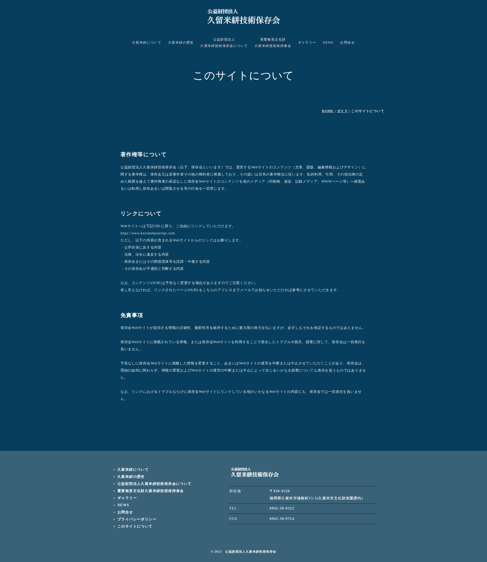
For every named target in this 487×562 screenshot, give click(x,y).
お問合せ (347, 42)
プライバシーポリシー (136, 519)
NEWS (328, 42)
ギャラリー (307, 42)
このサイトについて (135, 526)
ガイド (342, 111)
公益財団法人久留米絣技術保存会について (224, 43)
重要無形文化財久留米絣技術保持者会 (273, 43)
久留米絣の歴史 (181, 42)
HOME (328, 111)
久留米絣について (146, 42)
